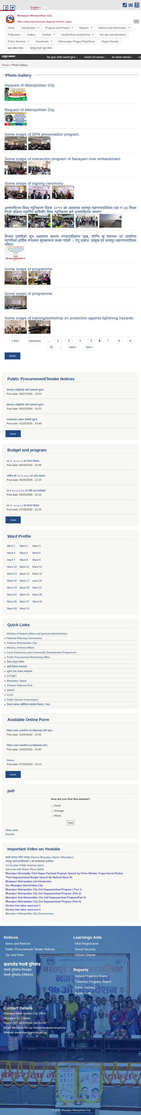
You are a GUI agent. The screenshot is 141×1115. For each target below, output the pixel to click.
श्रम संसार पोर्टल (15, 48)
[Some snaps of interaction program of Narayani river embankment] (16, 167)
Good (57, 805)
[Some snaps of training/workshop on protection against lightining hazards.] (16, 326)
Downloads (41, 41)
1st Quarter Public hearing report (25, 865)
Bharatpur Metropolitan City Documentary (30, 913)
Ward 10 (12, 566)
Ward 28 (37, 601)
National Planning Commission (24, 638)
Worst (57, 815)
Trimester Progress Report (93, 981)
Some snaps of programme (28, 269)
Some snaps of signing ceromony (34, 183)
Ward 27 (24, 601)
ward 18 (37, 580)
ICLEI (10, 694)
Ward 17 (24, 580)
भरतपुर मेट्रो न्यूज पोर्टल (41, 48)
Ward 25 (37, 594)
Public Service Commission (22, 699)
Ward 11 (24, 566)
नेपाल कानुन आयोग (15, 661)
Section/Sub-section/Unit (74, 34)
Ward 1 (11, 545)
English (34, 7)
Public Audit (83, 993)
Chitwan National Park (19, 685)
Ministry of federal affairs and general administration (37, 633)
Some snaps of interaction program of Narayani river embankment (62, 159)
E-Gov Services (15, 41)
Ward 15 (37, 573)
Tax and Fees (14, 955)
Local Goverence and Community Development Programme (41, 652)
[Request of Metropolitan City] (16, 94)
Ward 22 (12, 594)
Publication (14, 34)
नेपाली (45, 7)
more (12, 355)
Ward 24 (24, 594)
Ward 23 (24, 608)
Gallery (31, 34)
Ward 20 (24, 587)
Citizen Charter (85, 955)
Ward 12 (37, 566)
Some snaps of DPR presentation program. (42, 134)
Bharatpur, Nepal (16, 680)
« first (14, 340)
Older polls (12, 830)
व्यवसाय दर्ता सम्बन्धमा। (83, 57)
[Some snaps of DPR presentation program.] (16, 143)
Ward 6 (36, 552)
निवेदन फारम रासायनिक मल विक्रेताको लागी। (27, 745)
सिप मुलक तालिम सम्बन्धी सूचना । (50, 57)
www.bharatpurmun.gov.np (31, 1032)
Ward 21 (37, 587)
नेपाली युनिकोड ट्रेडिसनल (18, 975)
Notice (10, 760)
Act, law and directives (113, 34)
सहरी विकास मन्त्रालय (17, 666)
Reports (82, 27)
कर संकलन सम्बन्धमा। (110, 57)
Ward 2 (24, 545)
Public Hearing (85, 987)
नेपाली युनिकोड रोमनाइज (17, 970)
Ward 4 (11, 552)
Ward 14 (24, 573)
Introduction (27, 27)
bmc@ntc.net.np (22, 1027)
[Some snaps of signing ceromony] (16, 192)
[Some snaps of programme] (16, 277)
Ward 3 (36, 545)
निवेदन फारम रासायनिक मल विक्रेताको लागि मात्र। (30, 730)
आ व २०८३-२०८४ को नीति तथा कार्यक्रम (26, 490)
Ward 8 (24, 559)
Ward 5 (24, 552)
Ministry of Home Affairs (20, 647)
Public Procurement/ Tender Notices (30, 949)
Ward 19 (12, 587)
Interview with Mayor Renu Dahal (25, 869)
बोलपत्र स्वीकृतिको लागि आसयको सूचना (25, 389)
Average (59, 810)
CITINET (12, 676)
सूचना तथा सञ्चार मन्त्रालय (19, 671)
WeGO (11, 690)
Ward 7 (11, 559)
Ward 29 (12, 608)
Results (10, 834)
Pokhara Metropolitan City (22, 642)
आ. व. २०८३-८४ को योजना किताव (23, 461)
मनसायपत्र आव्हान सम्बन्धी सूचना (22, 419)
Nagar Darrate (110, 41)
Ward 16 (12, 580)
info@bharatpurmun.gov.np (49, 1027)
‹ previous (34, 340)
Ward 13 (12, 573)
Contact (45, 34)
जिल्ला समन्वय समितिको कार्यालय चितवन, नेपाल (28, 704)
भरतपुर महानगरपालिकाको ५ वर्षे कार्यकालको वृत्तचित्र (30, 861)
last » (89, 347)
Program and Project (56, 27)
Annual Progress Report (91, 976)
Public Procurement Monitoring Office (28, 657)
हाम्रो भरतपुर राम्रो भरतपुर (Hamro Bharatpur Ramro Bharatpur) (40, 857)
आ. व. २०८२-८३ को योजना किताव (23, 505)
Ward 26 (12, 601)
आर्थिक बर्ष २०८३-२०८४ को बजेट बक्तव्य (26, 475)
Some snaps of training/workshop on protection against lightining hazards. (69, 318)
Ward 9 (36, 559)
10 (51, 347)
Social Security (85, 949)
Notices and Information (111, 27)
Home (11, 27)
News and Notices (17, 943)
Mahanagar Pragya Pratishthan (77, 41)
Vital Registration (86, 943)
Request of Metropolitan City (30, 85)
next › (72, 347)
